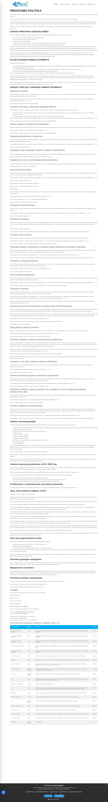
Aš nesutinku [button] (59, 795)
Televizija (82, 4)
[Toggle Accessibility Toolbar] (3, 792)
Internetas (74, 4)
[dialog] (54, 792)
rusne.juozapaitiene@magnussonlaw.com (24, 611)
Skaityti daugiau (66, 789)
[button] (54, 799)
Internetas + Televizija (65, 4)
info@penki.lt (18, 603)
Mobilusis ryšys (91, 4)
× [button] (106, 785)
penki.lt (45, 356)
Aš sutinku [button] (48, 795)
